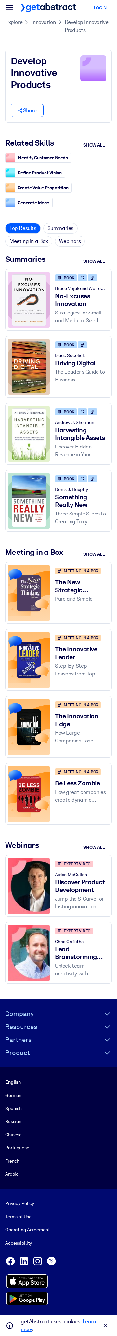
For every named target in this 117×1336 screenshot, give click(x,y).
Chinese (13, 1134)
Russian (13, 1121)
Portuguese (17, 1147)
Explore (13, 22)
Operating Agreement (27, 1229)
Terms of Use (18, 1216)
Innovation (43, 22)
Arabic (12, 1174)
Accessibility (18, 1243)
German (13, 1095)
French (12, 1161)
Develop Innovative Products (87, 26)
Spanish (13, 1108)
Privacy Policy (19, 1203)
